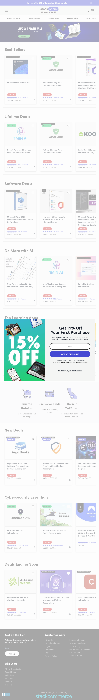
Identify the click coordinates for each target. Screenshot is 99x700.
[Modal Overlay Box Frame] (49, 350)
